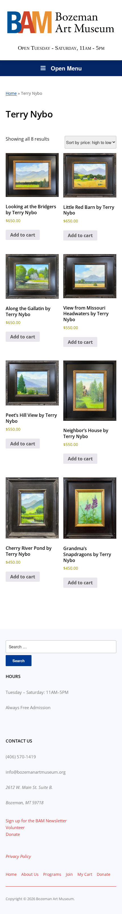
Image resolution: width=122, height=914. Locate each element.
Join (69, 874)
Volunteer (15, 827)
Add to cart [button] (22, 235)
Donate (13, 834)
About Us (30, 874)
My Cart (84, 874)
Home (11, 93)
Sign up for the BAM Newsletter (36, 820)
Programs (52, 874)
